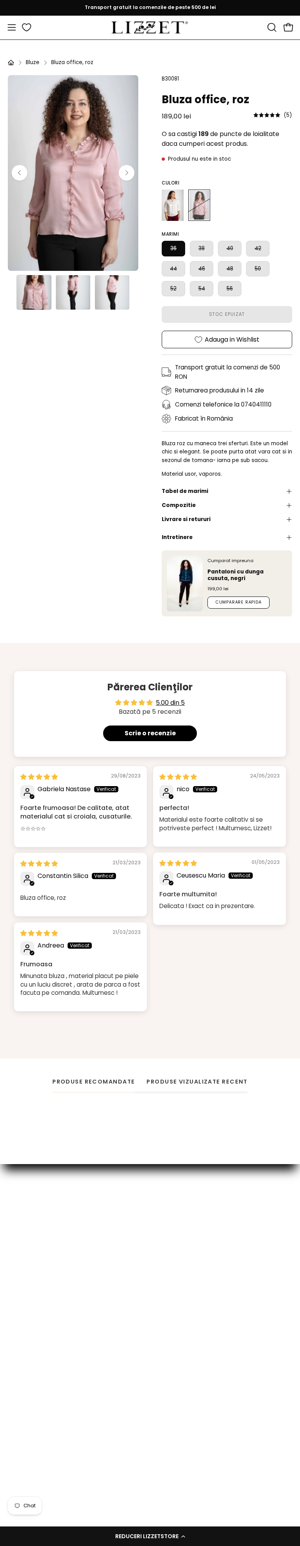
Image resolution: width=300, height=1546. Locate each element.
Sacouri (168, 1316)
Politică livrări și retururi (40, 1405)
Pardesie (170, 1254)
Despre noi (23, 1442)
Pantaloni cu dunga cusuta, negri (235, 575)
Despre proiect (30, 1368)
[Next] (126, 173)
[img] (273, 115)
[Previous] (19, 173)
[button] (150, 1536)
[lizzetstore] (150, 27)
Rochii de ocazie (181, 1291)
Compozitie (179, 505)
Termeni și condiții (34, 1429)
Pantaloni (171, 1267)
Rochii (166, 1304)
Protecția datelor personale (48, 1417)
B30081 (170, 78)
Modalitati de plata (36, 1392)
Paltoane (171, 1279)
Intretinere (177, 537)
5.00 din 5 (170, 702)
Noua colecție (178, 1218)
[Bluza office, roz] (34, 292)
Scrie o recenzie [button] (150, 733)
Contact (20, 1356)
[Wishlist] (26, 27)
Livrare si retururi (186, 519)
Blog (14, 1454)
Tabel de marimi (185, 491)
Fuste (166, 1242)
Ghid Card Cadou (33, 1380)
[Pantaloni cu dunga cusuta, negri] (185, 583)
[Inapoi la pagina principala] (11, 62)
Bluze (32, 62)
